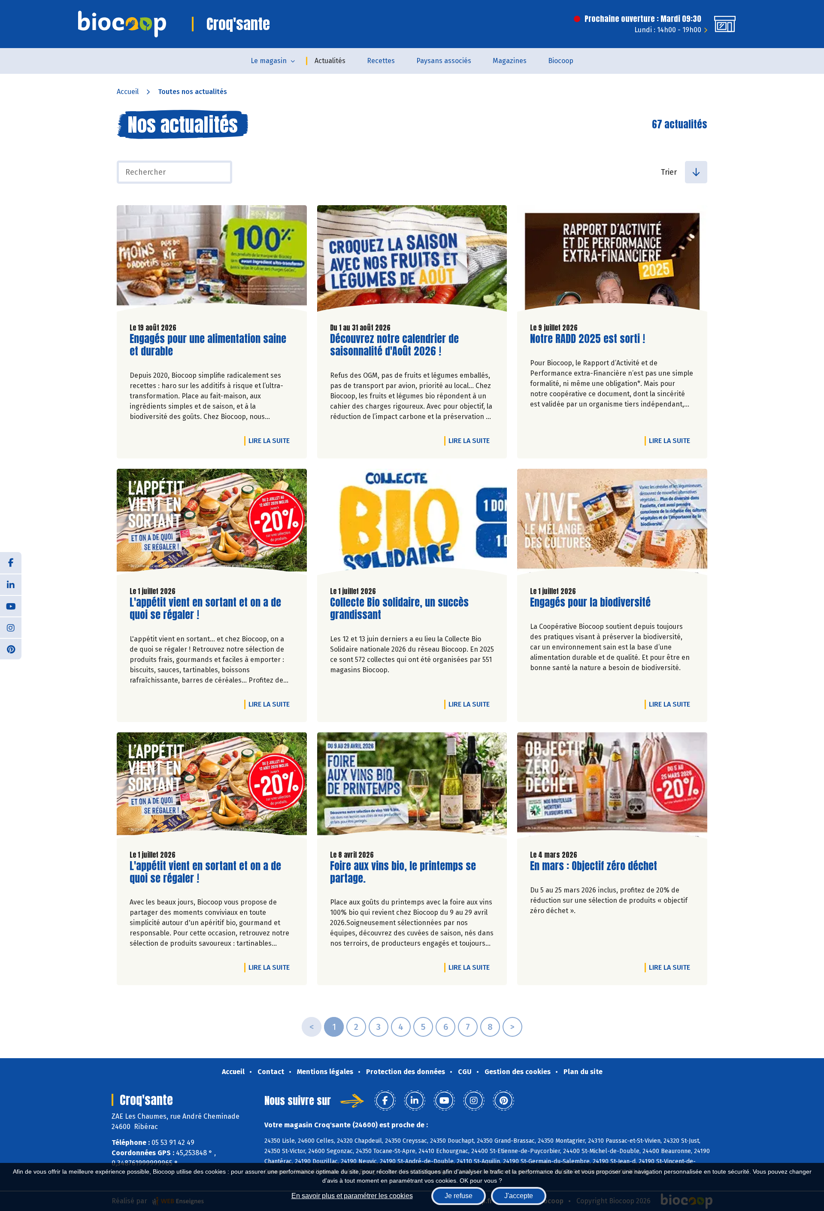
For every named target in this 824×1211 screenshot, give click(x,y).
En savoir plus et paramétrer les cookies (352, 1195)
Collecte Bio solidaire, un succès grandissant (399, 608)
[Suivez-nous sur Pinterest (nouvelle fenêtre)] (10, 648)
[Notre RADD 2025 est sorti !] (612, 260)
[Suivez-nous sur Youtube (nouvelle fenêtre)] (10, 605)
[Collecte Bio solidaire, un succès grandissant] (412, 524)
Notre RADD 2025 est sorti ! (587, 339)
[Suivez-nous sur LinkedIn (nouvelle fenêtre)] (10, 584)
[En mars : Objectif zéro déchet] (612, 787)
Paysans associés (443, 61)
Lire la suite (271, 440)
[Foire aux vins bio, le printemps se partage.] (412, 787)
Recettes (381, 61)
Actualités (330, 61)
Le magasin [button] (269, 61)
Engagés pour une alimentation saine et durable (208, 345)
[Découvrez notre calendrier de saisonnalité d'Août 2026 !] (412, 260)
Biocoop (560, 61)
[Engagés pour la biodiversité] (612, 524)
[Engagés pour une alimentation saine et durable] (212, 260)
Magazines (510, 61)
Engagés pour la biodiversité (590, 602)
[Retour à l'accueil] (122, 24)
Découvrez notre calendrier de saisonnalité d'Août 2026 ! (394, 345)
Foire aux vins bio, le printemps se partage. (403, 872)
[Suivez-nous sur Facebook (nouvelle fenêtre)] (10, 563)
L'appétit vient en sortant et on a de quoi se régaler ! (205, 608)
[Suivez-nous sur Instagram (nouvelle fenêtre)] (10, 627)
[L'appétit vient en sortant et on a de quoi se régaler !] (212, 524)
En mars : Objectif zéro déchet (593, 866)
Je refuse (459, 1195)
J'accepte (518, 1195)
